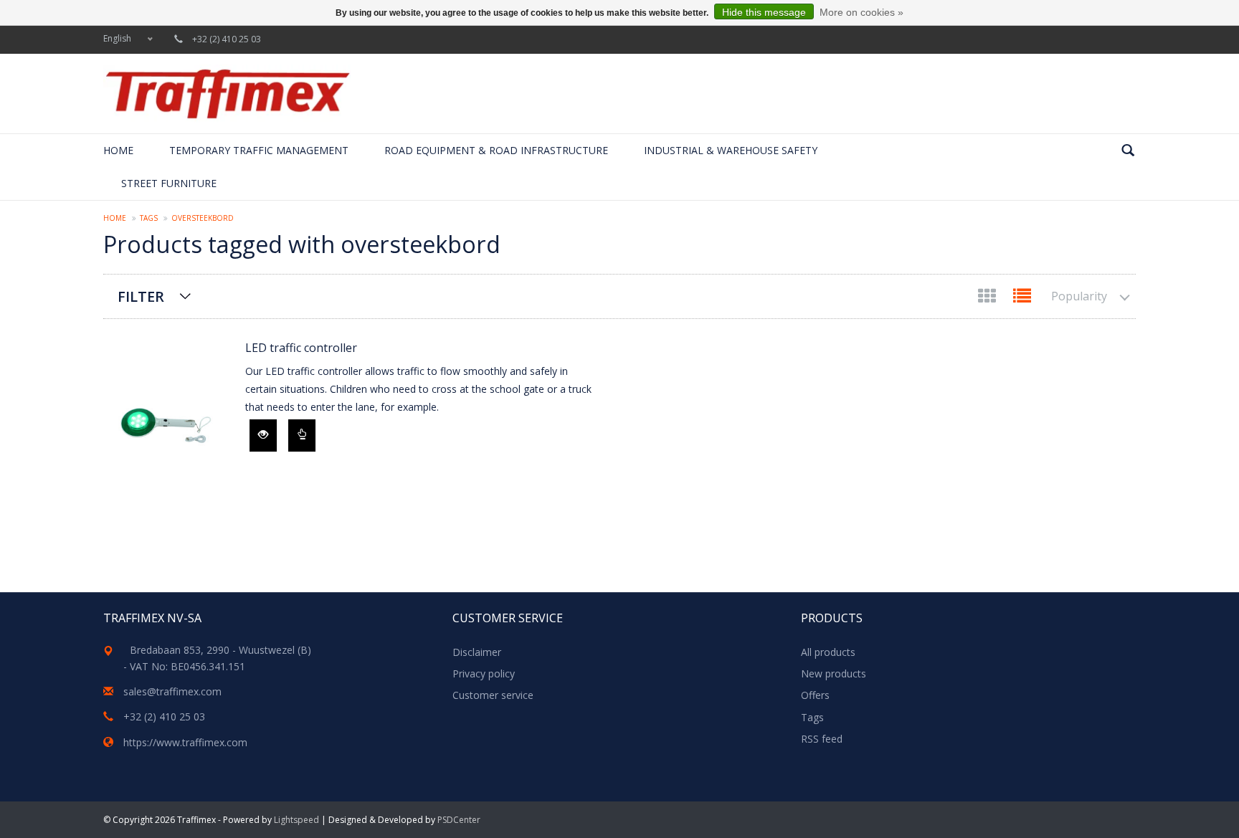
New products (833, 673)
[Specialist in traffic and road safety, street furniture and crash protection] (227, 94)
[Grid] (988, 298)
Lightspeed (296, 820)
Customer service (492, 695)
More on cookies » (861, 12)
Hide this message (764, 12)
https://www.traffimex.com (185, 742)
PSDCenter (458, 820)
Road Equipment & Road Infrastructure (496, 150)
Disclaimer (476, 652)
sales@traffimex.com (172, 691)
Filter (141, 296)
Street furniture (169, 183)
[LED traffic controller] (167, 427)
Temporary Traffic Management (258, 150)
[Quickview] (263, 435)
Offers (815, 695)
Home (118, 150)
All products (828, 652)
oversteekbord (202, 218)
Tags (149, 218)
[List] (1022, 298)
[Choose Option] (301, 435)
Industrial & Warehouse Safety (730, 150)
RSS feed (821, 739)
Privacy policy (483, 673)
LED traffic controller (301, 348)
